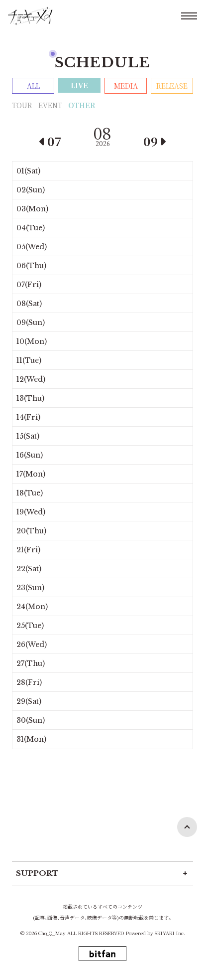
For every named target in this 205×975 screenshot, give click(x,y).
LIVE (79, 85)
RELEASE (172, 86)
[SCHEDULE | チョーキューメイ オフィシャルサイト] (30, 15)
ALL (33, 86)
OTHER (81, 105)
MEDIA (126, 86)
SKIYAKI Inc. (170, 933)
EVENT (50, 105)
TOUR (22, 105)
